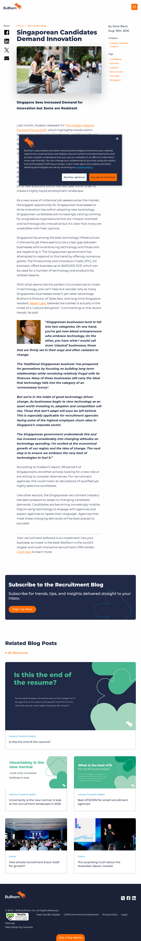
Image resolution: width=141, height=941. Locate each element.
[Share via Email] (6, 58)
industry (114, 67)
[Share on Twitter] (6, 51)
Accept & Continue (103, 177)
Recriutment (116, 71)
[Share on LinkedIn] (6, 42)
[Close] (117, 138)
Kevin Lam (38, 303)
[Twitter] (123, 898)
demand (114, 63)
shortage (114, 76)
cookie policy (85, 167)
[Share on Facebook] (6, 33)
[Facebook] (128, 898)
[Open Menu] (134, 7)
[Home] (12, 8)
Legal (124, 914)
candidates (115, 59)
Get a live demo (70, 937)
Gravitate (28, 927)
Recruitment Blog (37, 25)
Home (20, 25)
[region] (70, 160)
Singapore (115, 80)
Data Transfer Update (48, 914)
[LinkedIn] (134, 898)
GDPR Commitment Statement (81, 914)
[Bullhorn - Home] (15, 895)
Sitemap (10, 923)
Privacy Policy (110, 914)
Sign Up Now (22, 609)
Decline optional (74, 177)
